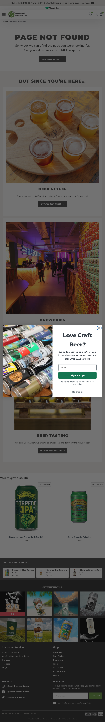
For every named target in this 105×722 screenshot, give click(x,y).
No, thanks (77, 391)
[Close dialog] (99, 328)
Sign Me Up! (78, 375)
